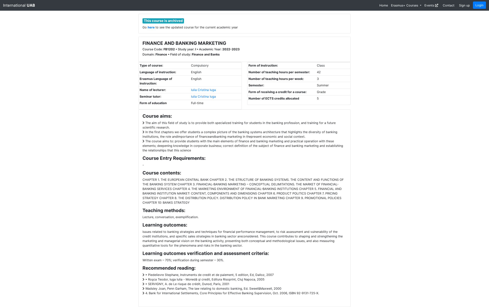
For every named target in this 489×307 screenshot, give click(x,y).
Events (429, 5)
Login (479, 5)
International (19, 5)
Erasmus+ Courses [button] (405, 5)
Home (383, 5)
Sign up (464, 5)
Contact (448, 5)
